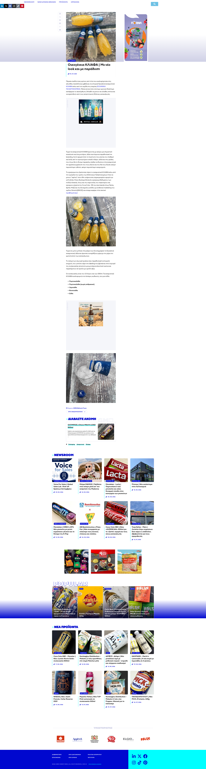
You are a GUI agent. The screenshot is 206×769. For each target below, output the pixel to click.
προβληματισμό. (72, 193)
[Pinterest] (22, 6)
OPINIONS (75, 2)
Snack (132, 588)
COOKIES (98, 764)
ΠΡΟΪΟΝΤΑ (63, 2)
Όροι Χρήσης (73, 757)
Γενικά (56, 693)
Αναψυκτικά (80, 444)
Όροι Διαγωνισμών (75, 754)
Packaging (71, 444)
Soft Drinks (71, 60)
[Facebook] (10, 6)
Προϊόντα (108, 588)
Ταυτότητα (91, 757)
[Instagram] (14, 6)
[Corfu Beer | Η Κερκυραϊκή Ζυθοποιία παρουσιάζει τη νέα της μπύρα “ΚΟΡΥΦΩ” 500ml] (115, 602)
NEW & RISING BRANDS (46, 2)
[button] (60, 13)
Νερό (55, 588)
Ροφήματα (83, 653)
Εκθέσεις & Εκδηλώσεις (60, 481)
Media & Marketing (86, 481)
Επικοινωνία (56, 757)
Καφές (108, 693)
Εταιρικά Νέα (110, 481)
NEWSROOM (29, 2)
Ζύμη (81, 588)
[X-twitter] (6, 6)
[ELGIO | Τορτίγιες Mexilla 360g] (90, 602)
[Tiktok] (18, 6)
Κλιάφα (88, 444)
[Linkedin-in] (2, 6)
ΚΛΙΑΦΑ (69, 86)
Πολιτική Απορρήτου (95, 754)
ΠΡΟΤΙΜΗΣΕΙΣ (92, 764)
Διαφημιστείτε (56, 754)
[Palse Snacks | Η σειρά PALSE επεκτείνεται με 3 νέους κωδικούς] (141, 602)
